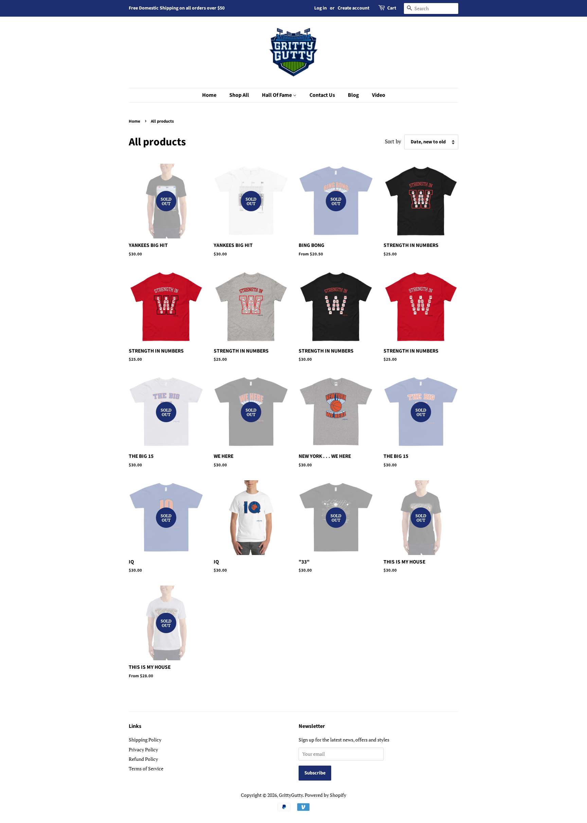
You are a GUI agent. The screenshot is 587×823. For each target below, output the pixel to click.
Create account (353, 8)
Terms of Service (146, 768)
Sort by (393, 141)
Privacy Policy (143, 749)
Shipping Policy (145, 739)
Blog (353, 95)
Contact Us (322, 95)
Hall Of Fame (277, 95)
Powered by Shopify (325, 795)
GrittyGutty (291, 795)
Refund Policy (143, 759)
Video (378, 95)
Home (209, 95)
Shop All (239, 95)
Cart (391, 8)
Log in (320, 8)
